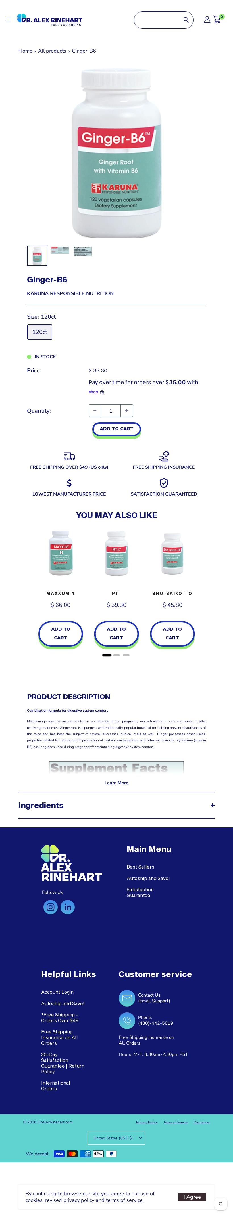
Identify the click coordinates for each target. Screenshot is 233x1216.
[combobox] (156, 20)
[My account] (207, 21)
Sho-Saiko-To (172, 593)
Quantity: (39, 411)
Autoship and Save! (148, 878)
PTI (116, 593)
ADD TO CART (117, 429)
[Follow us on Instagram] (50, 907)
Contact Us (149, 995)
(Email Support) (154, 1001)
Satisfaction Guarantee (140, 892)
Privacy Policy (147, 1122)
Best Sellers (140, 866)
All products (52, 50)
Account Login (57, 992)
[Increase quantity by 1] (127, 411)
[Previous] (32, 591)
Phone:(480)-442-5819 (155, 1020)
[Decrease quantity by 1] (95, 411)
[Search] (186, 20)
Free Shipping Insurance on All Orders (59, 1037)
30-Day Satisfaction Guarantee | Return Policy (62, 1063)
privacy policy (78, 1200)
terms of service (124, 1200)
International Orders (55, 1085)
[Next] (200, 591)
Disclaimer (202, 1122)
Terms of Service (175, 1122)
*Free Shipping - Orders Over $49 (59, 1017)
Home (25, 50)
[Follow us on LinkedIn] (68, 907)
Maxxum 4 (60, 593)
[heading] (149, 849)
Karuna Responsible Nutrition (70, 293)
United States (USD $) (113, 1138)
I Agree (192, 1197)
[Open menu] (8, 20)
